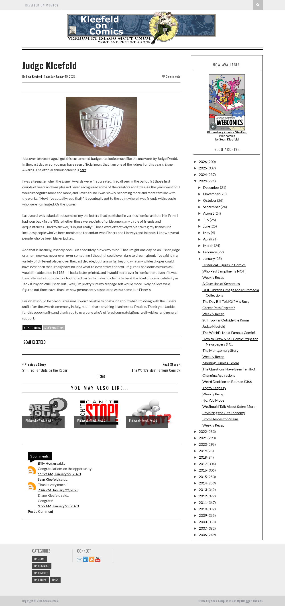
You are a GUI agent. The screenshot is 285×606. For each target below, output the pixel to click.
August (209, 213)
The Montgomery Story (220, 350)
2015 (203, 476)
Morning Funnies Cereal (220, 363)
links (55, 580)
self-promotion (53, 327)
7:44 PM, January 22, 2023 (58, 490)
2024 (203, 174)
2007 (203, 528)
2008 (203, 522)
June (207, 226)
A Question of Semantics (221, 283)
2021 (203, 438)
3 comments (173, 76)
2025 (203, 168)
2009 (203, 515)
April (207, 239)
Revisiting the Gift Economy (223, 413)
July (206, 220)
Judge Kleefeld (213, 326)
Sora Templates (221, 601)
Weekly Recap (213, 277)
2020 (203, 444)
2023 (203, 181)
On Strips (40, 580)
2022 (203, 431)
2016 (203, 470)
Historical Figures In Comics (224, 265)
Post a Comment (40, 511)
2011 (203, 502)
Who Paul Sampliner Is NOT (223, 271)
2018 (203, 457)
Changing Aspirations (218, 375)
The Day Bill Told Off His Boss (225, 301)
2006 (203, 535)
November (211, 194)
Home (101, 376)
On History (41, 573)
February (210, 252)
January (209, 258)
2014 (203, 483)
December (211, 187)
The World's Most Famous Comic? (228, 332)
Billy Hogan (47, 463)
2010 (203, 509)
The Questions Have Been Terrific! (228, 369)
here (83, 170)
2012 (203, 496)
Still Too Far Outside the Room (225, 320)
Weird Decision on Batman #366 (227, 381)
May (207, 232)
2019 (203, 451)
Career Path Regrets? (218, 307)
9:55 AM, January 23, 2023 (58, 506)
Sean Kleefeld (34, 76)
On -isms (39, 559)
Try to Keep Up (214, 388)
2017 (203, 464)
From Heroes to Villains (220, 419)
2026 (203, 161)
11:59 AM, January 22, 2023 (59, 474)
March (208, 245)
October (210, 200)
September (212, 207)
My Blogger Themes (250, 601)
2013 (203, 489)
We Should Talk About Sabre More (228, 406)
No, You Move (213, 400)
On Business (41, 566)
